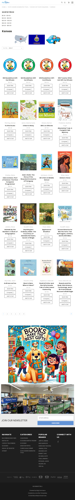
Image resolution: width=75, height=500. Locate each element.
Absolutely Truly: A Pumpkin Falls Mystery (65, 130)
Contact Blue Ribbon (8, 443)
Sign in (4, 448)
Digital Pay (5, 441)
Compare (9, 89)
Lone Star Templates (41, 493)
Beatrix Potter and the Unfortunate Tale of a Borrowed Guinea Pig (46, 286)
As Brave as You (10, 283)
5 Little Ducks (10, 126)
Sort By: (5, 48)
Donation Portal (25, 446)
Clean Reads (24, 438)
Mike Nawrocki (43, 443)
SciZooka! (5, 446)
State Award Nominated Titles (27, 451)
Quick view (10, 85)
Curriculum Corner (26, 448)
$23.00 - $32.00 (7, 20)
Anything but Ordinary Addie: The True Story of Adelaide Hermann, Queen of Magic (28, 234)
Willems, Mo (42, 464)
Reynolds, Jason (44, 461)
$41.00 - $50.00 (6, 25)
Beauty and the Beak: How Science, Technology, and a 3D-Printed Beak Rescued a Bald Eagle (65, 287)
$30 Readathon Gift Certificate (46, 79)
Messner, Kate (43, 451)
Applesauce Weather (46, 231)
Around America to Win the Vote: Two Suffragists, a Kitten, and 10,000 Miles (65, 233)
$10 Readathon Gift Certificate (10, 79)
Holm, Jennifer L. (43, 458)
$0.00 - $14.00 (6, 15)
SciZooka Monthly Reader (28, 441)
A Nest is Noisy (28, 126)
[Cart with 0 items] (69, 2)
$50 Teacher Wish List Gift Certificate (64, 79)
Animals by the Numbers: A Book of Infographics (10, 232)
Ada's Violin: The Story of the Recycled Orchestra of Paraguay (28, 178)
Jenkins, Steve (43, 448)
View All (41, 466)
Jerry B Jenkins (43, 441)
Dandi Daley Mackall (45, 446)
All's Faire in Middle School (46, 179)
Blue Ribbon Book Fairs (9, 438)
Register (11, 448)
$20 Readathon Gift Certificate (28, 79)
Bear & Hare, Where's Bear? (28, 284)
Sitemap (4, 451)
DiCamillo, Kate (43, 456)
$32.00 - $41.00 (6, 23)
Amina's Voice (65, 178)
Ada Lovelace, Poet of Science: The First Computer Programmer (10, 181)
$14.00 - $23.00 (6, 18)
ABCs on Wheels (47, 126)
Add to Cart (10, 93)
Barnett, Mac (43, 453)
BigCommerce (41, 490)
